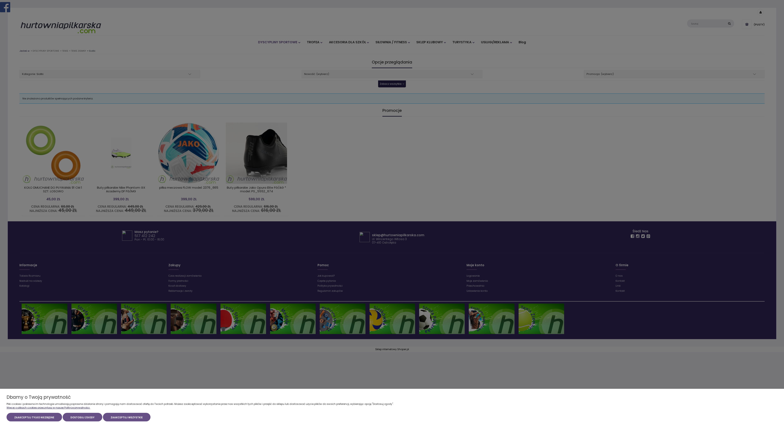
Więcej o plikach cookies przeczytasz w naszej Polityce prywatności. (48, 407)
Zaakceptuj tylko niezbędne (34, 417)
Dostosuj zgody (82, 417)
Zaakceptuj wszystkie (127, 417)
